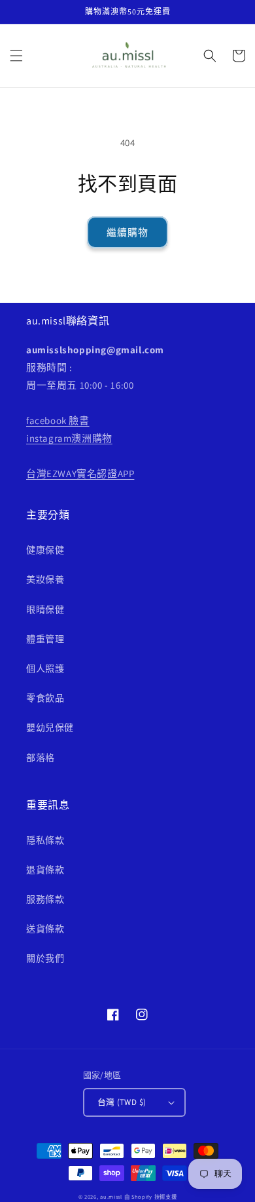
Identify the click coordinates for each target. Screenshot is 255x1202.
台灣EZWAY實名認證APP (80, 473)
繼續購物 (127, 232)
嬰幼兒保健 (50, 727)
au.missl (111, 1196)
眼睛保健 (45, 609)
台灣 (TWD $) (121, 1102)
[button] (16, 55)
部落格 (40, 758)
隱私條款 (45, 840)
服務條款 (45, 899)
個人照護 (45, 668)
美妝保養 (45, 579)
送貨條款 (45, 929)
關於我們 (45, 958)
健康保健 (45, 550)
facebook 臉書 (58, 420)
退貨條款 (45, 870)
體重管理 (45, 639)
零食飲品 (45, 698)
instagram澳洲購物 (69, 438)
